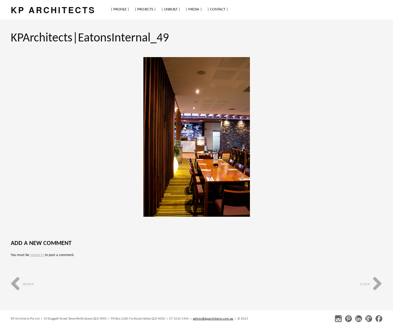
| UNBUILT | (170, 9)
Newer (28, 284)
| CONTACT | (217, 9)
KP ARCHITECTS (53, 10)
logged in (37, 255)
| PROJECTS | (145, 9)
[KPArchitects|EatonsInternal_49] (196, 137)
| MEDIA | (193, 9)
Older (365, 284)
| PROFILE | (120, 9)
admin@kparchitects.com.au (213, 318)
